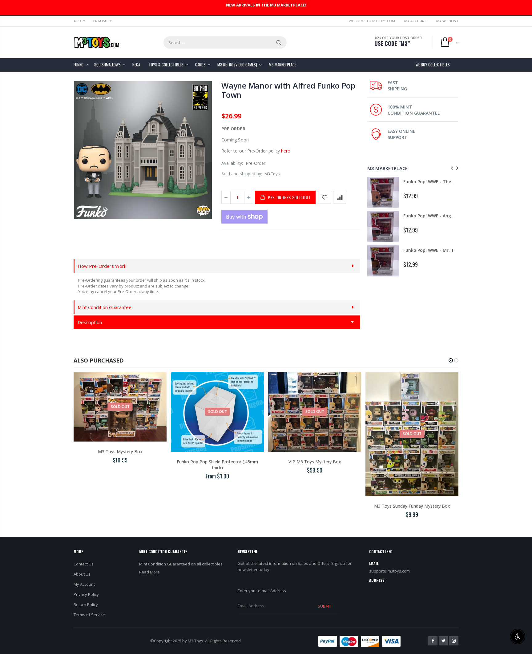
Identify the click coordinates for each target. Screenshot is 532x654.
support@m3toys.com (389, 571)
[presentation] (451, 168)
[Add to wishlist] (324, 197)
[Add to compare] (339, 197)
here (285, 151)
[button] (450, 360)
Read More (149, 572)
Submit (325, 606)
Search (279, 42)
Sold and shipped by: (241, 173)
